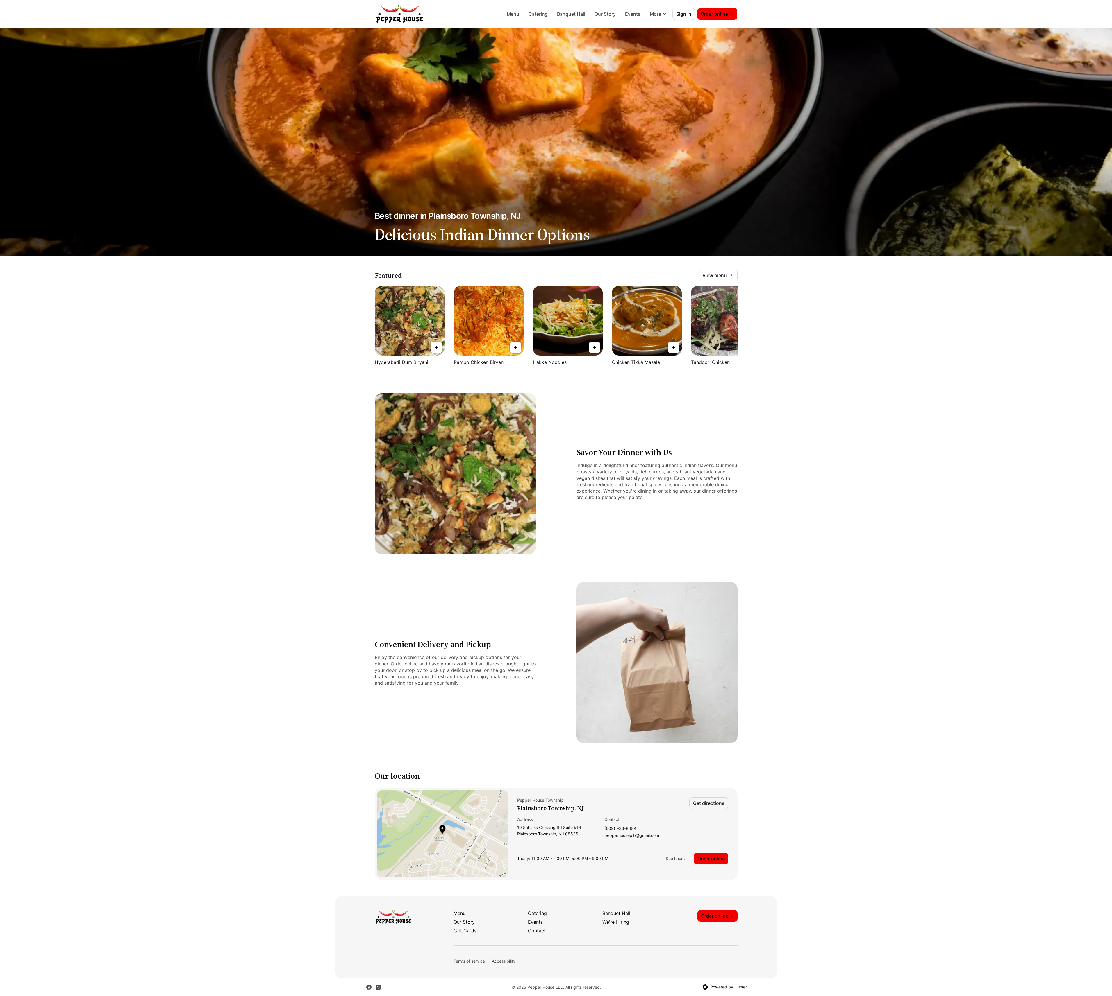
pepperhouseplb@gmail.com (631, 835)
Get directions (708, 803)
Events (632, 14)
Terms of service (469, 961)
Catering (538, 14)
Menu (513, 14)
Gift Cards (465, 931)
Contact (537, 931)
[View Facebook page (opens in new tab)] (368, 987)
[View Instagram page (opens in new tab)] (378, 987)
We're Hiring (615, 922)
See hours (675, 858)
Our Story (605, 14)
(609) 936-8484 (620, 828)
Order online (711, 859)
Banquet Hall (571, 14)
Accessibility (503, 961)
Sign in (683, 14)
